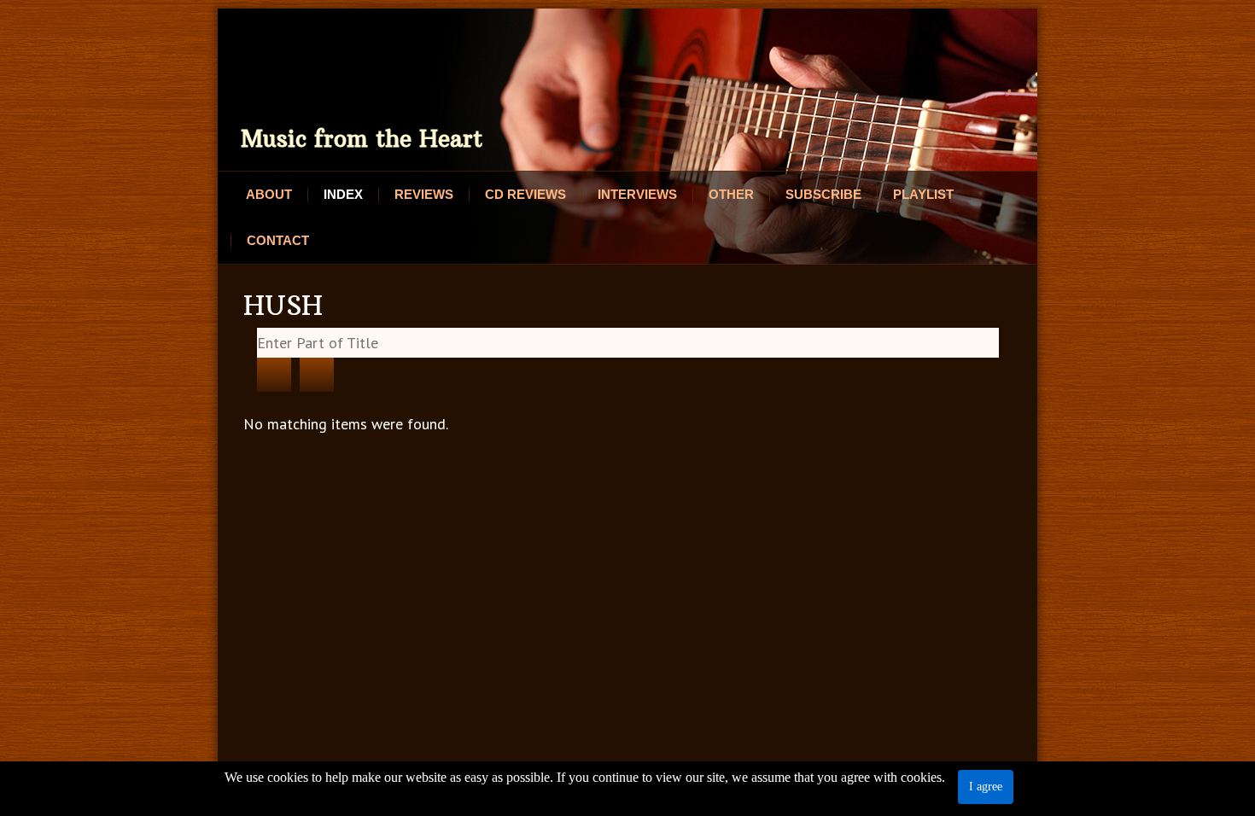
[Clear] (317, 375)
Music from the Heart (361, 139)
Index (343, 194)
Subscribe (823, 194)
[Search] (274, 375)
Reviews (423, 194)
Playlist (923, 194)
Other (731, 194)
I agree (985, 786)
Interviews (637, 194)
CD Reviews (525, 194)
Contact (278, 240)
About (269, 194)
